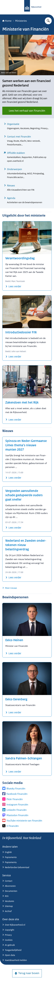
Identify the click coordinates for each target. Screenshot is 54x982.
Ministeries (21, 20)
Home (8, 20)
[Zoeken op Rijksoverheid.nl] (48, 20)
